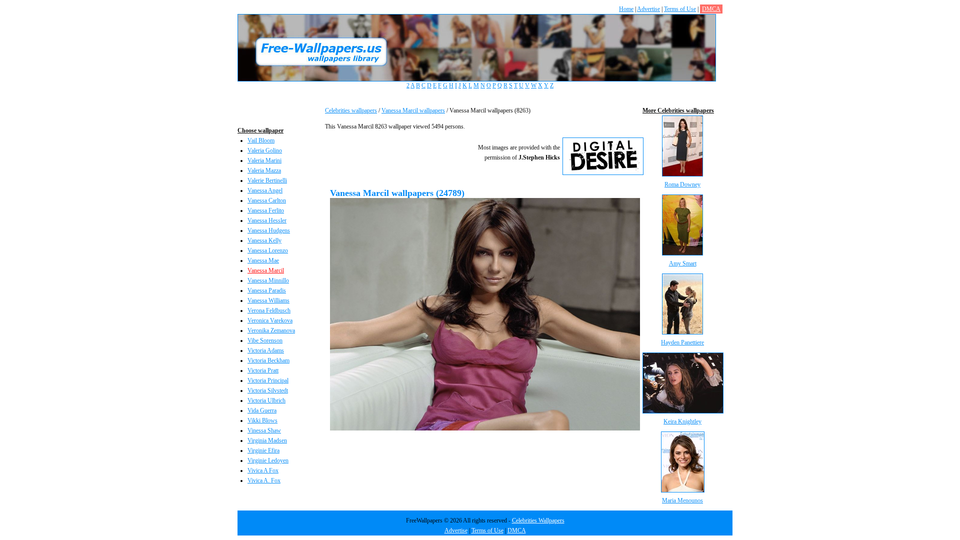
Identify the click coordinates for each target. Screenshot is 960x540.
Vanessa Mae (263, 260)
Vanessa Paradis (267, 290)
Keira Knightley (683, 421)
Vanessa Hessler (267, 220)
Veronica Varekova (270, 320)
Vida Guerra (262, 410)
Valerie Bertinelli (267, 180)
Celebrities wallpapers (351, 110)
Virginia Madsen (267, 440)
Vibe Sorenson (265, 340)
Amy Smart (682, 263)
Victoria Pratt (263, 370)
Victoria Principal (268, 380)
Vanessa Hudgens (269, 230)
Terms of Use (680, 9)
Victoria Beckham (269, 360)
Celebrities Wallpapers (538, 520)
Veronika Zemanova (271, 330)
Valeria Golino (265, 150)
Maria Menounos (682, 500)
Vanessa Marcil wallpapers (413, 110)
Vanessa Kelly (265, 240)
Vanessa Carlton (267, 200)
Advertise (648, 9)
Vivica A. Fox (264, 480)
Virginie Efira (264, 450)
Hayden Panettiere (682, 342)
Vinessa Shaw (264, 430)
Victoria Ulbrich (267, 400)
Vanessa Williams (269, 300)
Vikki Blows (263, 420)
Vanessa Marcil (266, 270)
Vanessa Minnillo (268, 280)
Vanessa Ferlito (266, 210)
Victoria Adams (266, 350)
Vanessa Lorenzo (268, 250)
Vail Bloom (261, 140)
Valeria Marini (265, 160)
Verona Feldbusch (269, 310)
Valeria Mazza (264, 170)
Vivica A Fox (263, 470)
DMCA (711, 9)
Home (626, 9)
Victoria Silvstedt (268, 390)
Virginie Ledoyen (268, 460)
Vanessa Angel (265, 190)
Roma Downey (682, 184)
